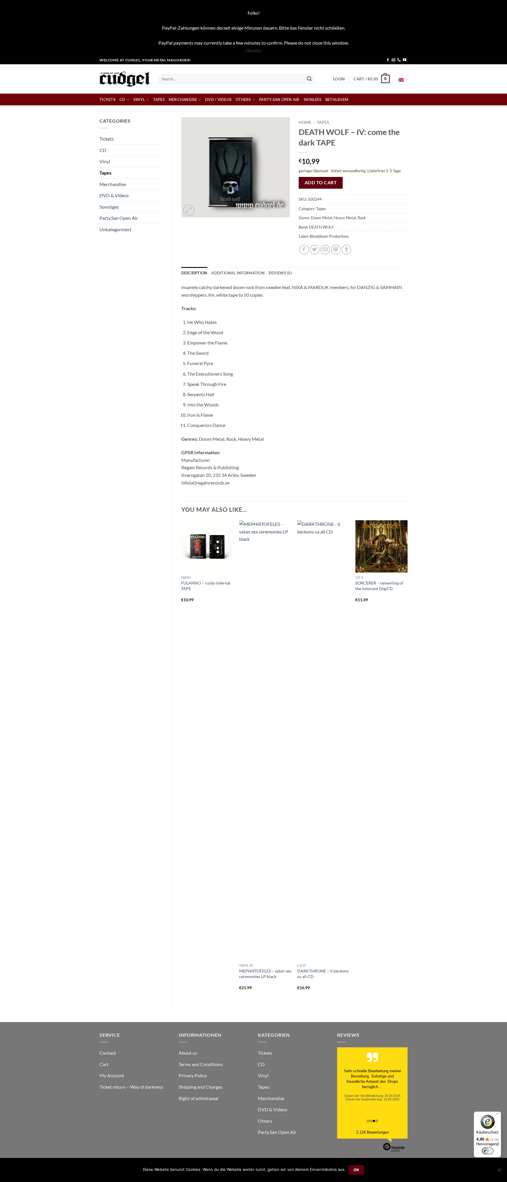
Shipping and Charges (200, 1087)
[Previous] (181, 760)
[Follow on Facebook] (388, 60)
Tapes (159, 99)
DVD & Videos (114, 195)
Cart (104, 1064)
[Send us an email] (393, 60)
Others (243, 99)
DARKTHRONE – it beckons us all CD (323, 973)
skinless (312, 99)
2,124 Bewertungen (372, 1132)
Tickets (107, 99)
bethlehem (336, 99)
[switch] (488, 1150)
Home (305, 122)
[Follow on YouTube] (404, 60)
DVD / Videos (218, 99)
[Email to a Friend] (325, 249)
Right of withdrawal (198, 1098)
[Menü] (497, 1115)
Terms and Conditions (201, 1064)
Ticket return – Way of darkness (131, 1087)
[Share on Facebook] (304, 249)
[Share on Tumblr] (346, 249)
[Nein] (499, 1171)
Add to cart (321, 182)
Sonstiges (109, 207)
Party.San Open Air (279, 99)
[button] (339, 79)
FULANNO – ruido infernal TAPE (205, 585)
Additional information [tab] (238, 273)
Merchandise (183, 99)
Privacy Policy (193, 1075)
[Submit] (309, 79)
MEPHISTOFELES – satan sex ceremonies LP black (265, 973)
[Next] (407, 760)
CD (122, 99)
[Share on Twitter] (315, 249)
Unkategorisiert (115, 229)
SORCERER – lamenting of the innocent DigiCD (379, 585)
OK (356, 1170)
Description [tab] (194, 273)
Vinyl (139, 99)
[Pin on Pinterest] (336, 249)
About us (188, 1053)
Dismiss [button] (253, 50)
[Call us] (399, 60)
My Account (111, 1075)
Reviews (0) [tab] (280, 273)
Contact (107, 1053)
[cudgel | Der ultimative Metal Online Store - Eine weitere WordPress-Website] (124, 79)
